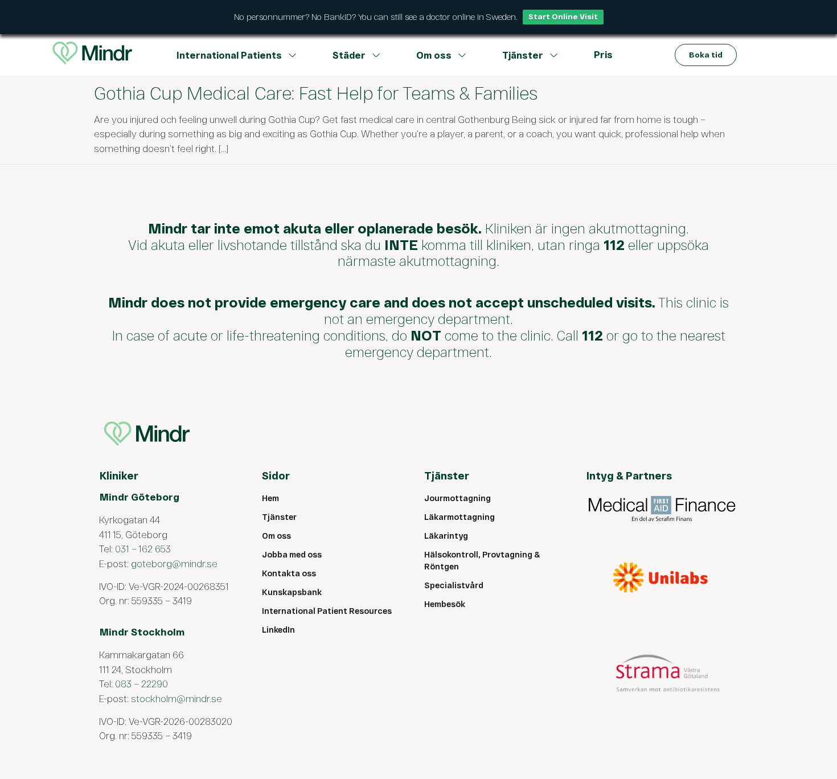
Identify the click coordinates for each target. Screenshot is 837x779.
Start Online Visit (563, 16)
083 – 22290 (141, 683)
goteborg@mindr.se (174, 563)
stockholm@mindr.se (176, 698)
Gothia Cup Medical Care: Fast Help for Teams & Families (316, 92)
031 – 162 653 (143, 548)
